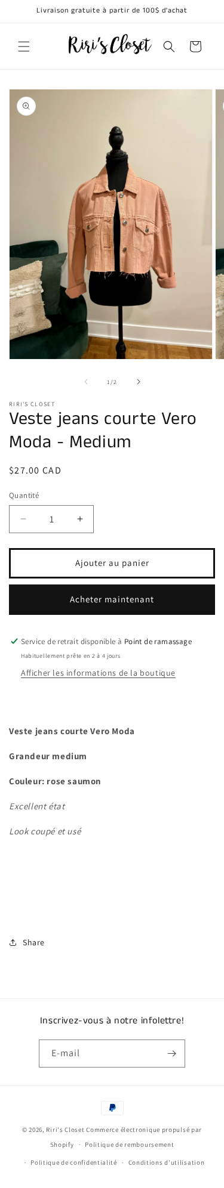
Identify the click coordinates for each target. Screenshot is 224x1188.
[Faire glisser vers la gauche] (86, 382)
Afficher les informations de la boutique (98, 672)
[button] (24, 46)
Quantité (24, 495)
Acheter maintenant (112, 599)
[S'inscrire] (171, 1054)
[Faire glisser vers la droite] (138, 382)
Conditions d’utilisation (166, 1162)
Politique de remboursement (129, 1144)
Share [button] (34, 942)
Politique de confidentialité (73, 1162)
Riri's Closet (65, 1129)
